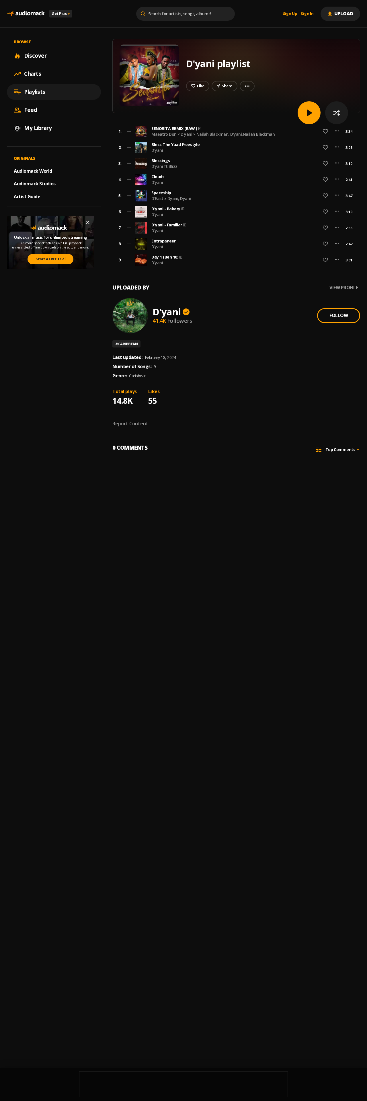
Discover (35, 55)
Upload (344, 13)
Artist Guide (27, 196)
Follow (338, 315)
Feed (30, 110)
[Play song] (309, 112)
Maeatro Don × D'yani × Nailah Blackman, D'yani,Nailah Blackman (213, 134)
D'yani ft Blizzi (164, 166)
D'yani (157, 150)
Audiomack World (33, 171)
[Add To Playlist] (129, 131)
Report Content (130, 423)
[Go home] (26, 13)
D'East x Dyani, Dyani (171, 198)
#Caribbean (126, 343)
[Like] (325, 131)
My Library (38, 128)
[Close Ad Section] (88, 222)
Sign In (307, 13)
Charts (32, 73)
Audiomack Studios (35, 183)
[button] (234, 131)
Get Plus (61, 13)
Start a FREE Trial (50, 258)
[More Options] (337, 131)
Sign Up (290, 13)
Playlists (34, 92)
